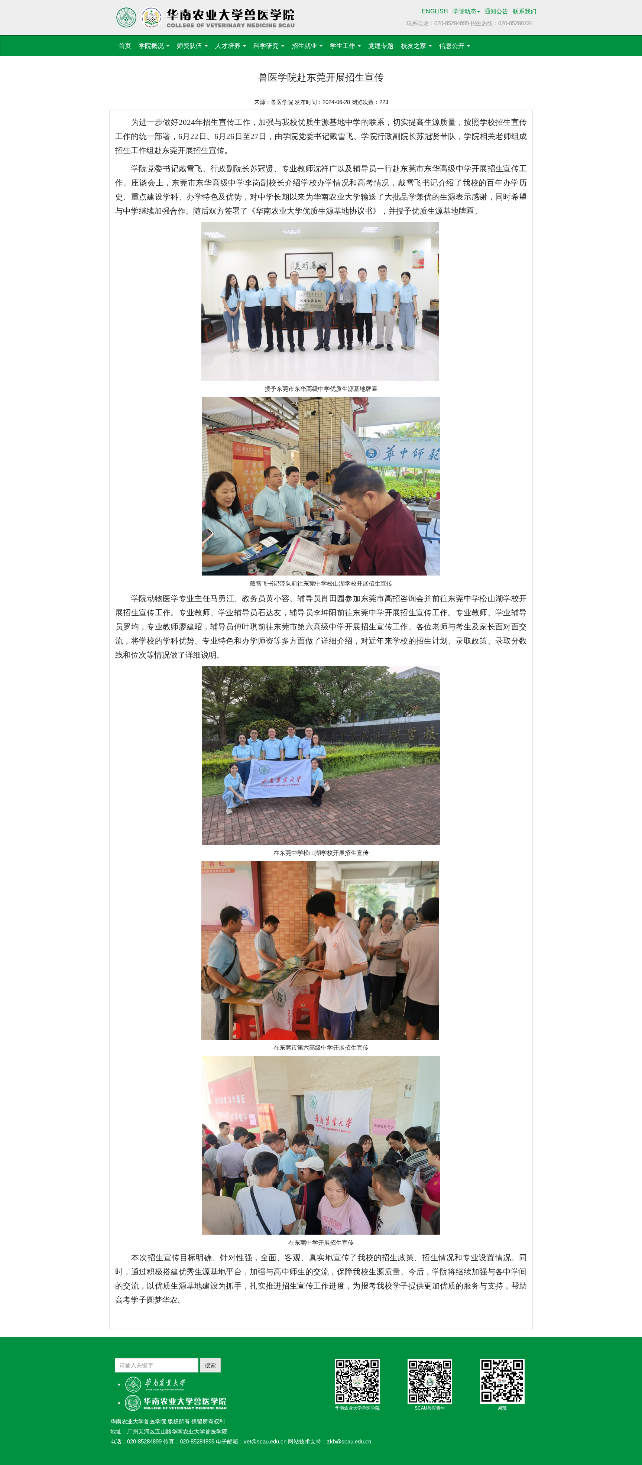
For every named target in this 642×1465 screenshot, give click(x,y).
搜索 (210, 1365)
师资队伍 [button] (190, 45)
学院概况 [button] (152, 45)
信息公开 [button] (452, 45)
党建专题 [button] (380, 45)
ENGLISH (435, 11)
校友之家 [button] (414, 45)
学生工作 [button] (343, 45)
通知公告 (496, 11)
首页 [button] (125, 45)
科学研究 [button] (267, 45)
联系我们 (524, 11)
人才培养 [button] (228, 45)
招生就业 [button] (305, 45)
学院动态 (464, 11)
